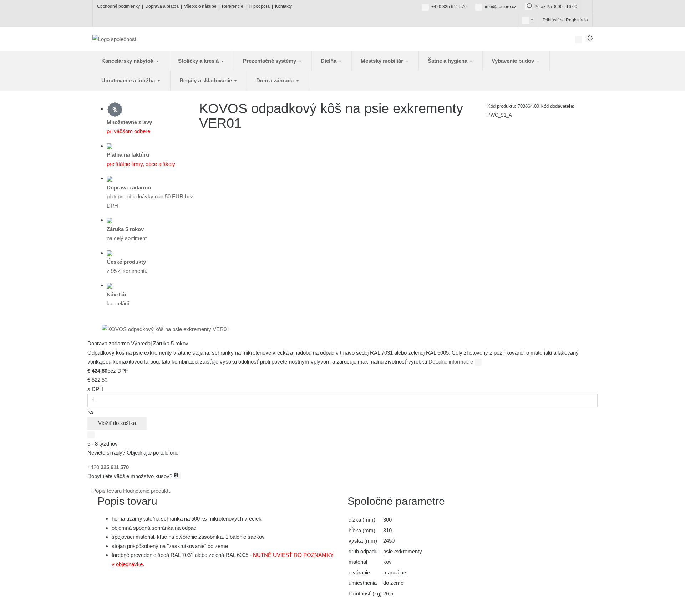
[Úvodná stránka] (114, 39)
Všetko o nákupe (200, 6)
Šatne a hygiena (448, 61)
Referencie (232, 6)
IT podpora (259, 6)
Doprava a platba (162, 6)
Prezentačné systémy (270, 61)
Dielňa (329, 61)
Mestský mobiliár (383, 61)
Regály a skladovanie (206, 80)
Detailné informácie (451, 362)
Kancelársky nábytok (128, 61)
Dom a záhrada (275, 80)
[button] (525, 19)
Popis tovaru (107, 491)
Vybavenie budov (514, 61)
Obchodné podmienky (118, 6)
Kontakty (283, 6)
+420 (108, 467)
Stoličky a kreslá (199, 61)
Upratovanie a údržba (128, 80)
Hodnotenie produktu (147, 491)
